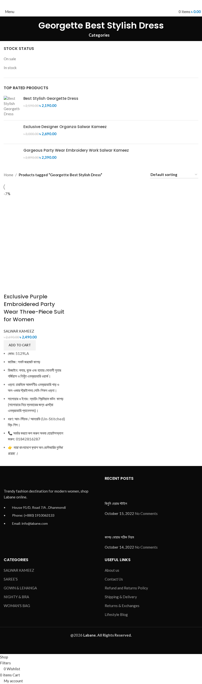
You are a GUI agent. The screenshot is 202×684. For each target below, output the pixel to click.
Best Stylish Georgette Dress (50, 98)
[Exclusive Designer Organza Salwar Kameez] (12, 132)
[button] (20, 345)
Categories (99, 35)
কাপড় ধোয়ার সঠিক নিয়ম (119, 537)
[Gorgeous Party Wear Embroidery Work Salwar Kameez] (12, 156)
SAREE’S (11, 579)
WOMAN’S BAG (17, 605)
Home (8, 175)
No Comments (146, 513)
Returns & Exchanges (122, 605)
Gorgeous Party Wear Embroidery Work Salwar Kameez (76, 150)
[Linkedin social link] (107, 3)
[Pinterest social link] (101, 3)
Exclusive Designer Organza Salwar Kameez (65, 126)
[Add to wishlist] (36, 287)
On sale (10, 59)
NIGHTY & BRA (16, 597)
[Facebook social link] (90, 3)
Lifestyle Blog (116, 614)
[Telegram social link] (112, 3)
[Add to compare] (10, 287)
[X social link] (95, 3)
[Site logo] (101, 11)
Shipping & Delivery (121, 597)
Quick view (23, 287)
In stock (10, 67)
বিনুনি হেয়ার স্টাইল (116, 503)
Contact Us (114, 579)
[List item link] (50, 518)
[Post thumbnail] (114, 493)
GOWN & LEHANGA (20, 588)
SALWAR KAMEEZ (19, 331)
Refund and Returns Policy (126, 588)
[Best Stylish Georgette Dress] (12, 106)
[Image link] (31, 479)
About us (112, 570)
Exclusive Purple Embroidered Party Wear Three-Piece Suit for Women (34, 308)
